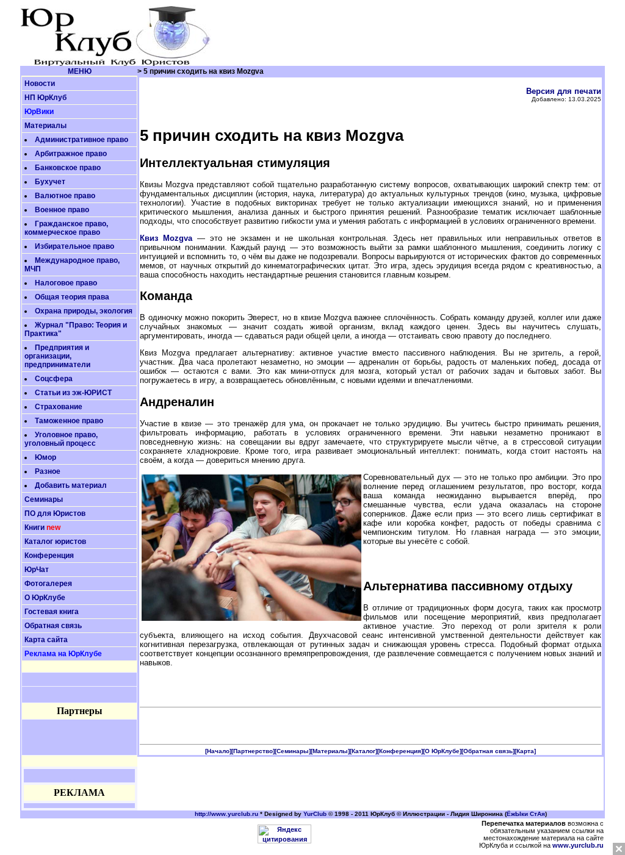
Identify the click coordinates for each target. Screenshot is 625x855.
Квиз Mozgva (166, 238)
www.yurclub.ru (578, 845)
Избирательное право (74, 246)
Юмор (45, 457)
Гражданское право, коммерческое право (66, 228)
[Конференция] (400, 751)
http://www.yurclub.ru (226, 813)
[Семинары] (293, 751)
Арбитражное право (71, 153)
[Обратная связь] (488, 751)
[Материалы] (330, 751)
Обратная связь (53, 625)
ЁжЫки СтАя (526, 813)
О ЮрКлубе (44, 597)
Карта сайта (46, 639)
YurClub (315, 813)
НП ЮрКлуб (45, 97)
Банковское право (68, 167)
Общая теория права (72, 297)
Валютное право (65, 195)
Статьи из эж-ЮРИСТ (73, 392)
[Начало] (218, 751)
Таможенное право (69, 421)
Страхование (58, 406)
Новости (39, 83)
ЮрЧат (36, 569)
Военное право (62, 210)
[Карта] (525, 751)
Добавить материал (71, 485)
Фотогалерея (48, 583)
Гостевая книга (51, 611)
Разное (47, 471)
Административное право (81, 139)
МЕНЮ (80, 71)
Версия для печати (563, 91)
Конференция (49, 555)
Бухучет (50, 181)
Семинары (43, 499)
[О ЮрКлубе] (442, 751)
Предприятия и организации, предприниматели (57, 356)
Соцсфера (54, 378)
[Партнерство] (253, 751)
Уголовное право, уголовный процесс (61, 439)
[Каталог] (363, 751)
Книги (34, 527)
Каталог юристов (55, 541)
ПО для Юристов (54, 513)
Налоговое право (66, 283)
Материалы (45, 125)
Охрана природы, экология (83, 311)
